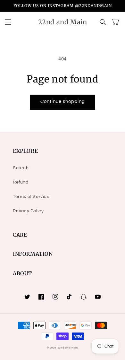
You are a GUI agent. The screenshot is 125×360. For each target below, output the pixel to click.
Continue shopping (62, 101)
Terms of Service (31, 196)
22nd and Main (68, 347)
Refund (21, 182)
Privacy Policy (28, 211)
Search (21, 168)
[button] (8, 22)
